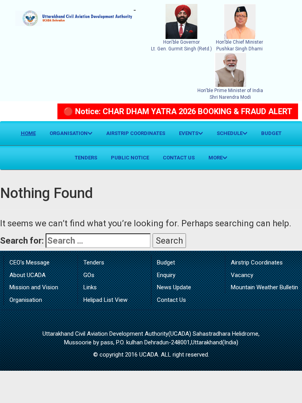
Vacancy (242, 275)
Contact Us (179, 158)
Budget (271, 133)
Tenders (86, 158)
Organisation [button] (69, 133)
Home (31, 133)
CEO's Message (29, 262)
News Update (174, 287)
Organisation (25, 299)
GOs (88, 275)
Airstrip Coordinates (135, 133)
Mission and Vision (33, 287)
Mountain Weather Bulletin (264, 287)
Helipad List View (105, 299)
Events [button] (188, 133)
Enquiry (166, 275)
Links (90, 287)
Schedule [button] (230, 133)
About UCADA (27, 275)
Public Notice (130, 158)
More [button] (215, 158)
